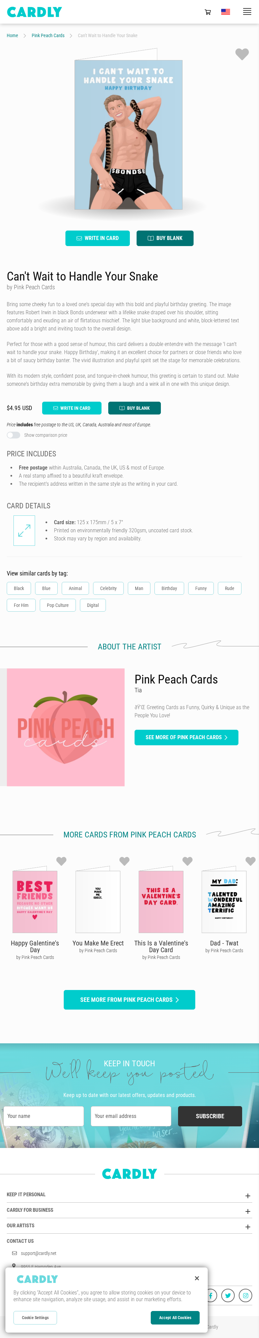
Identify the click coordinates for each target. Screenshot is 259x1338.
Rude (229, 588)
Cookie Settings (35, 1317)
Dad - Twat (224, 943)
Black (19, 588)
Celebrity (108, 588)
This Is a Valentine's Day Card (161, 946)
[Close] (197, 1278)
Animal (75, 588)
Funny (201, 588)
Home (12, 35)
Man (139, 588)
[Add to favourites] (242, 54)
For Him (21, 605)
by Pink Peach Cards (35, 957)
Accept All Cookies (175, 1317)
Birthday (169, 588)
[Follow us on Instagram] (245, 1295)
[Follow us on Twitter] (228, 1295)
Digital (93, 605)
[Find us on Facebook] (210, 1295)
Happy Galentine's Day (35, 946)
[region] (106, 1300)
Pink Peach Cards (48, 35)
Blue (46, 588)
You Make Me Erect (98, 943)
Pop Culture (58, 605)
